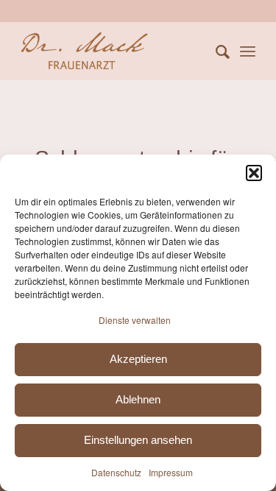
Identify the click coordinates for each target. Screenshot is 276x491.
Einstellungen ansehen (138, 440)
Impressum (171, 472)
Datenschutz (116, 472)
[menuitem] (215, 50)
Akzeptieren (138, 359)
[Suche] (215, 50)
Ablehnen (138, 399)
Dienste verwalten (135, 320)
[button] (254, 173)
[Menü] (247, 50)
